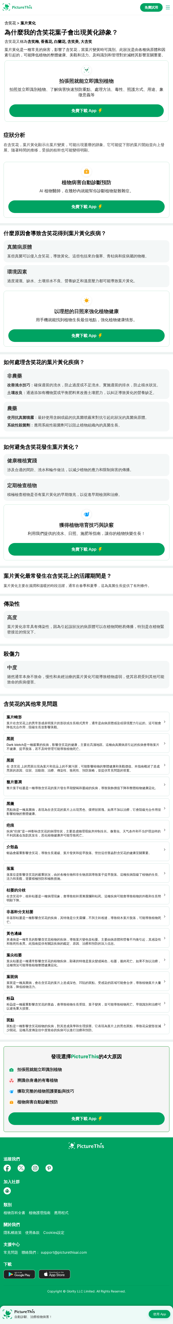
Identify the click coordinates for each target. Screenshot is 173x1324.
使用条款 (32, 1232)
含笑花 (10, 23)
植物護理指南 (39, 1212)
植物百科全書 (14, 1212)
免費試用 (151, 7)
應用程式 (61, 1212)
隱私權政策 (13, 1232)
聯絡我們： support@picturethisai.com (54, 1252)
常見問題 (11, 1252)
